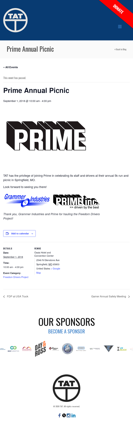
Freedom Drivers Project (15, 277)
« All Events (10, 67)
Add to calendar (20, 233)
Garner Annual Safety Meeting (109, 296)
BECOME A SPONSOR (66, 331)
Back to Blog (121, 49)
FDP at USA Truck (17, 296)
